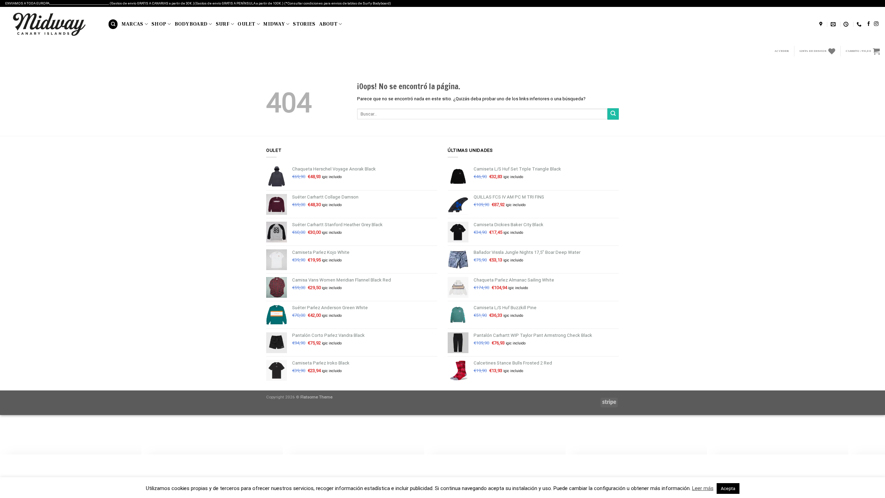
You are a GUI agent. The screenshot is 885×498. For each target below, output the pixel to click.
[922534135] (860, 24)
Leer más (703, 488)
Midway (274, 24)
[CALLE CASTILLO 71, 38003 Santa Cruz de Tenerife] (821, 24)
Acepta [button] (728, 488)
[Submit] (613, 114)
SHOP (158, 24)
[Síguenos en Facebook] (868, 24)
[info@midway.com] (834, 24)
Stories (304, 24)
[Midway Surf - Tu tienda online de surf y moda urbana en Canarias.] (51, 24)
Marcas (132, 24)
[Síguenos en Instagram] (876, 24)
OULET (246, 24)
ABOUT (328, 24)
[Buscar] (113, 24)
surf (223, 24)
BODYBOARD (191, 24)
